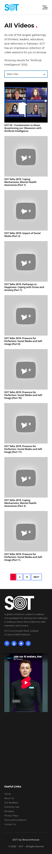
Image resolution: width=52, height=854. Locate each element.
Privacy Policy (11, 815)
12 (27, 577)
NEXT (36, 577)
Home (7, 794)
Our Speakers (11, 802)
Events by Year (11, 807)
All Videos (9, 811)
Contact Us (10, 824)
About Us (9, 798)
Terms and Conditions (15, 820)
